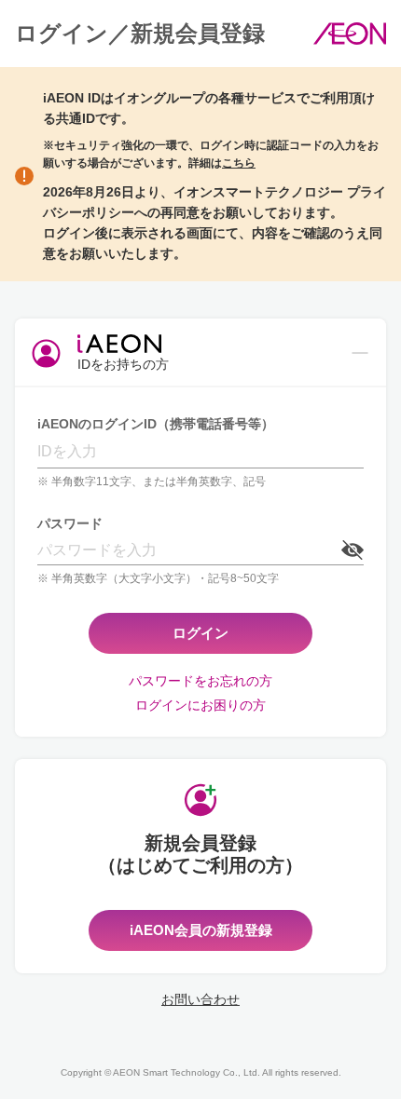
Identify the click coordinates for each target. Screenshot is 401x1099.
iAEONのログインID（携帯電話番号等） (155, 423)
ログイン (200, 633)
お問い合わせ (200, 999)
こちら (239, 163)
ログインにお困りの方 (200, 705)
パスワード (70, 523)
